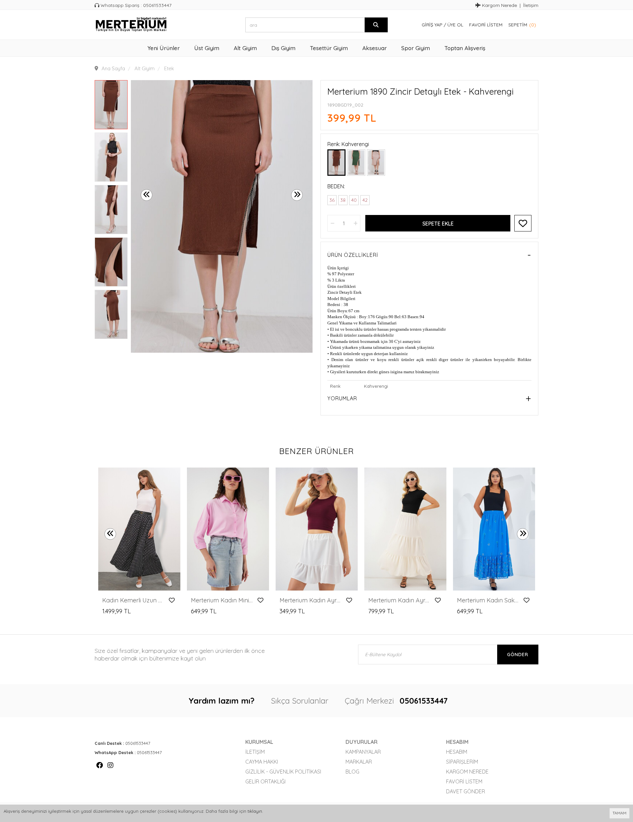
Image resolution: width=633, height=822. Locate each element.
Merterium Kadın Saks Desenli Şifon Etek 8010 (488, 600)
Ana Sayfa (113, 68)
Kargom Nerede (499, 5)
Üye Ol (455, 25)
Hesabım (456, 751)
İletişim (530, 5)
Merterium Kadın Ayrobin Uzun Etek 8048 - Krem (399, 600)
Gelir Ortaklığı (265, 781)
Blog (352, 771)
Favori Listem (485, 25)
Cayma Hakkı (261, 761)
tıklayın (255, 811)
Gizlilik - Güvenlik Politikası (283, 771)
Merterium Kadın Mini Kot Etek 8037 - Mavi (222, 600)
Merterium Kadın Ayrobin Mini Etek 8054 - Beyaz (311, 600)
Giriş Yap (432, 25)
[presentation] (146, 195)
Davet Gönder (465, 791)
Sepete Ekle (438, 223)
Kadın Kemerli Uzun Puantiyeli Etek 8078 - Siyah (133, 600)
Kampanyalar (363, 751)
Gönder (517, 654)
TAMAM (619, 812)
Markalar (359, 761)
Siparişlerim (462, 761)
